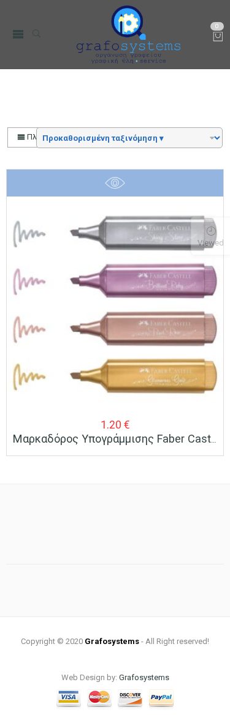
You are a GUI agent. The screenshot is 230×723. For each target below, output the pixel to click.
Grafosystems (144, 677)
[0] (218, 37)
